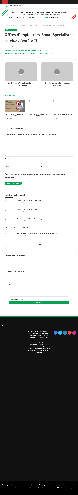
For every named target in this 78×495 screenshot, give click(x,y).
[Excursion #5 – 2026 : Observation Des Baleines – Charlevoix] (10, 236)
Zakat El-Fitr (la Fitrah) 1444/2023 (29, 210)
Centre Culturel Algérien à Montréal (44, 485)
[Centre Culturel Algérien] (14, 6)
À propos (73, 488)
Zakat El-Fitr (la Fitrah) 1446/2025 (16, 228)
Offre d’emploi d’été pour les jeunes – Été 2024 (38, 115)
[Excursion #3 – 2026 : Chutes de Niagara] (10, 221)
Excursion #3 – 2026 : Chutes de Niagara (30, 219)
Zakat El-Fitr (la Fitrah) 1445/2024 (29, 200)
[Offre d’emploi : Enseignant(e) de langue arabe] (63, 106)
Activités (26, 488)
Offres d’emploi (23, 26)
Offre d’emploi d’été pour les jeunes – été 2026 (14, 115)
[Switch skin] (72, 6)
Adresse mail (13, 292)
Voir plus (39, 244)
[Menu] (3, 6)
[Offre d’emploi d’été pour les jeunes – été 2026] (15, 106)
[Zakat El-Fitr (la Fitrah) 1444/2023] (10, 212)
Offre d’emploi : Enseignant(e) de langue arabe (62, 115)
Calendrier (33, 488)
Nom (7, 159)
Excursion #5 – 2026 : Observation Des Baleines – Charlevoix (37, 233)
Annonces (14, 26)
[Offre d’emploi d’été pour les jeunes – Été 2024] (39, 106)
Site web (43, 167)
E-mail (7, 167)
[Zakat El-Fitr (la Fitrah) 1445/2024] (10, 203)
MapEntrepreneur (68, 485)
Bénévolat (41, 488)
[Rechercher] (75, 6)
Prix (58, 488)
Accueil (8, 26)
